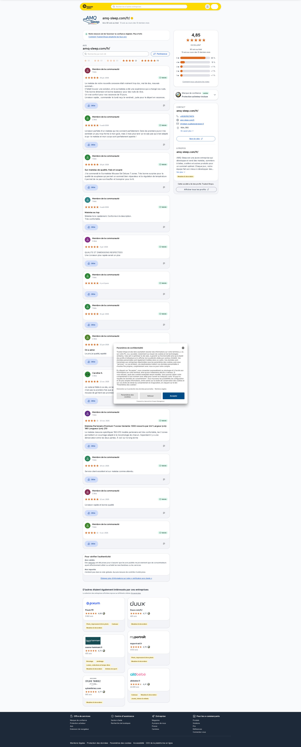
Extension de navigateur (79, 729)
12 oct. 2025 (104, 381)
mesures (91, 563)
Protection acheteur (77, 723)
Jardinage (99, 661)
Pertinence (162, 54)
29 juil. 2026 (104, 78)
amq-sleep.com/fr (187, 120)
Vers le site (194, 139)
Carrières (155, 729)
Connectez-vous (199, 732)
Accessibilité (138, 743)
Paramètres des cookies (120, 743)
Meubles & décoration (185, 176)
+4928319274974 (187, 116)
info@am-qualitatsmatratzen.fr (192, 124)
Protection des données (97, 743)
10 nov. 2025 (104, 421)
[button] (207, 6)
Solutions (196, 723)
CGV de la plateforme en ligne (159, 743)
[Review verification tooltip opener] (131, 18)
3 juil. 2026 (104, 247)
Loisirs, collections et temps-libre (98, 665)
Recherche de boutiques (120, 723)
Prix (194, 726)
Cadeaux (115, 624)
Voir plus (179, 172)
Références (197, 729)
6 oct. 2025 (104, 533)
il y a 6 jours (104, 283)
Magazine (156, 720)
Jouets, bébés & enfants (140, 698)
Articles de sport (111, 669)
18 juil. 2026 (104, 164)
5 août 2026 (104, 125)
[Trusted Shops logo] (88, 6)
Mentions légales (77, 743)
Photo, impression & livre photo (97, 624)
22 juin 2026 (104, 345)
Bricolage (89, 661)
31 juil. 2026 (104, 314)
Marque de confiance (78, 720)
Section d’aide (116, 720)
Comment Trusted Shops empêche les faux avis (108, 37)
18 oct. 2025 (104, 466)
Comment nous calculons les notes (195, 82)
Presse (154, 726)
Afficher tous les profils (195, 189)
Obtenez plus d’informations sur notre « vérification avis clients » (126, 578)
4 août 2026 (104, 207)
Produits (196, 720)
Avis (71, 726)
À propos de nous (159, 723)
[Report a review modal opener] (164, 106)
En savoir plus (186, 131)
